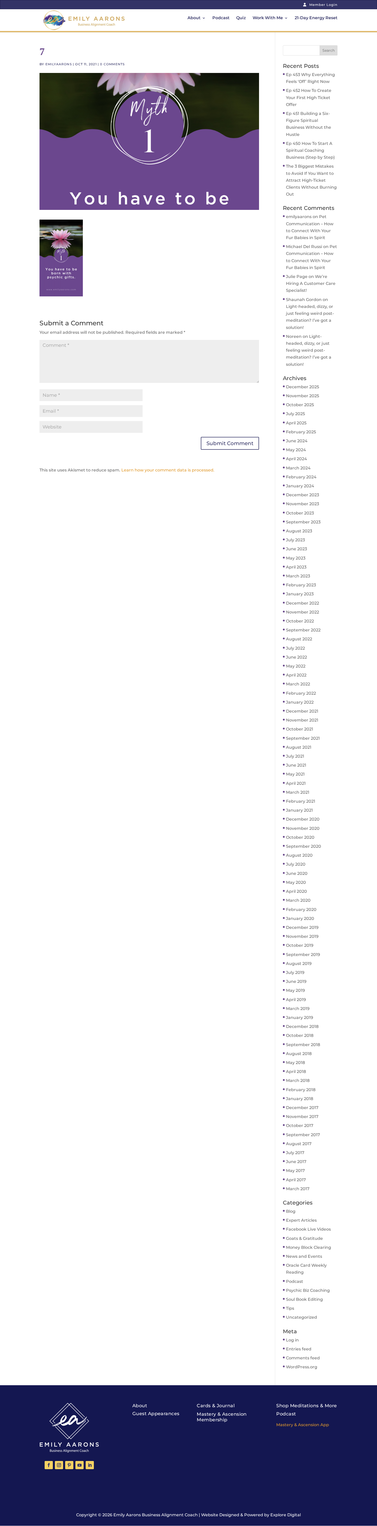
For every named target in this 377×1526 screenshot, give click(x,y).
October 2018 (299, 1035)
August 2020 (299, 855)
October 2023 (300, 513)
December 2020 (303, 819)
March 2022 (298, 684)
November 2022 (302, 612)
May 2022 (295, 666)
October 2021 (299, 729)
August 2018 (299, 1053)
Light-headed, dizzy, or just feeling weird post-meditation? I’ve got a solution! (308, 350)
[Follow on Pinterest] (69, 1465)
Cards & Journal (216, 1406)
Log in (292, 1340)
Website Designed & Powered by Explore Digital (251, 1514)
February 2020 (301, 909)
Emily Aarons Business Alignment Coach (155, 1514)
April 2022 (296, 675)
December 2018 (302, 1026)
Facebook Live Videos (308, 1229)
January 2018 (299, 1098)
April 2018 (296, 1071)
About (194, 18)
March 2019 (298, 1008)
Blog (290, 1211)
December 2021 (302, 711)
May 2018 (295, 1062)
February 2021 (300, 801)
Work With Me (268, 18)
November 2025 (302, 395)
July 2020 (295, 864)
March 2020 (298, 900)
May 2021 (295, 774)
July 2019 (295, 972)
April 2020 (296, 891)
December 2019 (302, 927)
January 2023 (300, 594)
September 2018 (303, 1044)
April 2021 (296, 783)
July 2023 (295, 540)
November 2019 (302, 936)
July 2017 (295, 1152)
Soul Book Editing (304, 1299)
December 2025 (302, 386)
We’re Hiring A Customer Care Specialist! (310, 283)
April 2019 (296, 999)
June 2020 (296, 873)
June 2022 (296, 657)
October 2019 (299, 945)
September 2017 (303, 1134)
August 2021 (298, 747)
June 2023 (296, 548)
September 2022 (303, 630)
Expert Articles (301, 1220)
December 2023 (302, 494)
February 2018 (300, 1089)
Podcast (221, 18)
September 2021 (303, 738)
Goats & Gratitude (304, 1238)
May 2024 (296, 449)
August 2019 (299, 963)
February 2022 (301, 693)
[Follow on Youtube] (79, 1465)
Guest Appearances (156, 1413)
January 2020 (300, 918)
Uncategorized (301, 1317)
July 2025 (295, 413)
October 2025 (300, 404)
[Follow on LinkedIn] (90, 1465)
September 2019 (303, 954)
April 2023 (296, 567)
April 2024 (296, 458)
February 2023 (301, 585)
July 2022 (295, 648)
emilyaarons (58, 64)
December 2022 (302, 603)
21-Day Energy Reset (316, 18)
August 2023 (299, 531)
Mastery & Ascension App (302, 1424)
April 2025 (296, 423)
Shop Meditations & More (306, 1406)
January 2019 (299, 1017)
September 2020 (303, 846)
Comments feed (303, 1358)
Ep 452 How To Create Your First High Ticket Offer (308, 97)
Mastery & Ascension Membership (222, 1417)
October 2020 (300, 837)
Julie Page (296, 276)
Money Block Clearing (308, 1247)
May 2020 (296, 882)
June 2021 (296, 765)
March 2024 (298, 468)
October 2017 (299, 1125)
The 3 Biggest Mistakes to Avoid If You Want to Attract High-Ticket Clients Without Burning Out (311, 180)
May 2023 (295, 558)
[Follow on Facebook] (49, 1465)
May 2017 (295, 1170)
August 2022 (299, 639)
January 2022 (300, 702)
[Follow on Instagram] (59, 1465)
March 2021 (297, 792)
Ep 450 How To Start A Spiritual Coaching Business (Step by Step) (310, 150)
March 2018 (298, 1080)
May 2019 (295, 990)
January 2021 (299, 810)
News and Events (304, 1256)
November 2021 (302, 720)
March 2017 (298, 1188)
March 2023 (298, 576)
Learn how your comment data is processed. (167, 470)
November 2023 (302, 503)
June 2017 (296, 1161)
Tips (290, 1308)
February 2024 (301, 477)
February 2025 (301, 431)
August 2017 (299, 1143)
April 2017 (296, 1179)
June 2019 (296, 981)
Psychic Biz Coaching (308, 1290)
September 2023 (303, 522)
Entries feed (298, 1349)
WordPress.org (301, 1366)
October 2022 (300, 621)
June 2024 (296, 440)
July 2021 (295, 756)
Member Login (323, 5)
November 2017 (302, 1116)
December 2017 (302, 1107)
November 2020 (303, 828)
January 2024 (300, 485)
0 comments (112, 64)
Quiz (241, 18)
